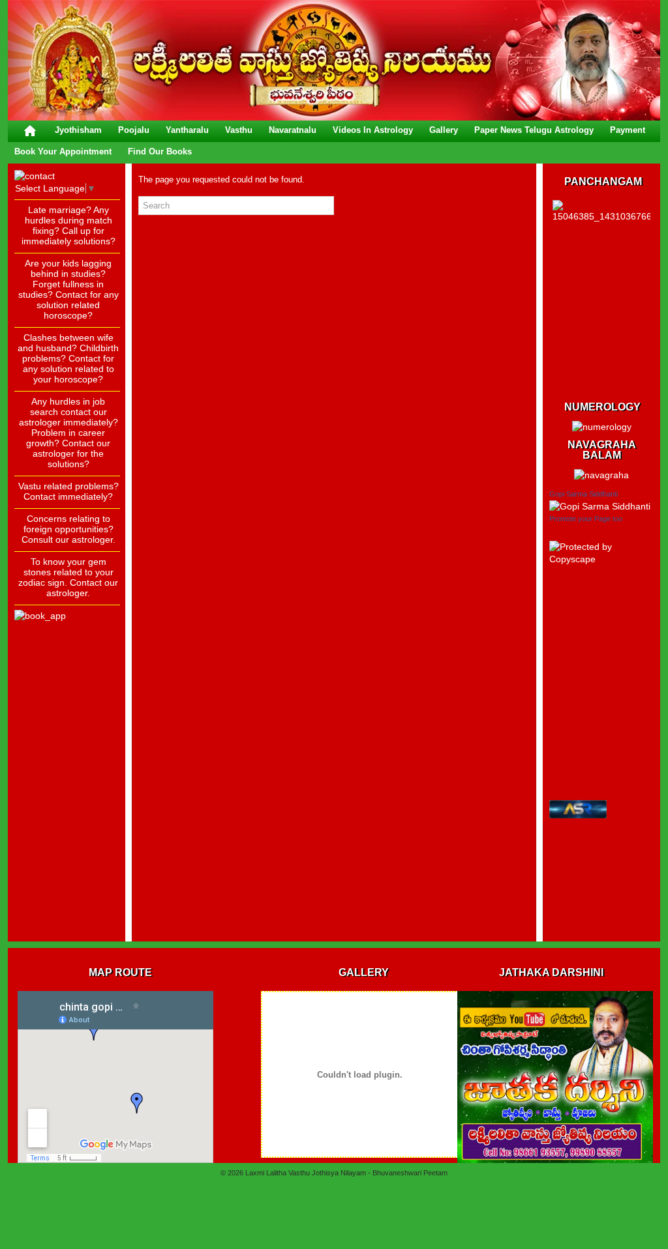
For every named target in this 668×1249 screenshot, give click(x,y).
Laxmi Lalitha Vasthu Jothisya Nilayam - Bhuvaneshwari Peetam (346, 1173)
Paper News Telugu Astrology (534, 130)
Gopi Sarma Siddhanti (583, 494)
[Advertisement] (66, 739)
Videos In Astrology (373, 130)
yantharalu (187, 130)
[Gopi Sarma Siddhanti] (599, 506)
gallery (443, 130)
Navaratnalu (292, 130)
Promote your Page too (585, 519)
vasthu (238, 130)
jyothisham (78, 130)
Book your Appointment (63, 151)
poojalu (133, 130)
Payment (627, 130)
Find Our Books (160, 151)
